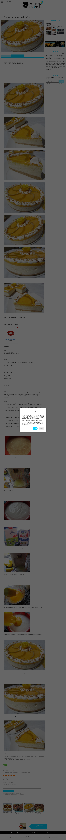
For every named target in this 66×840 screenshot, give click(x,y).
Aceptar (35, 428)
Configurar (41, 428)
